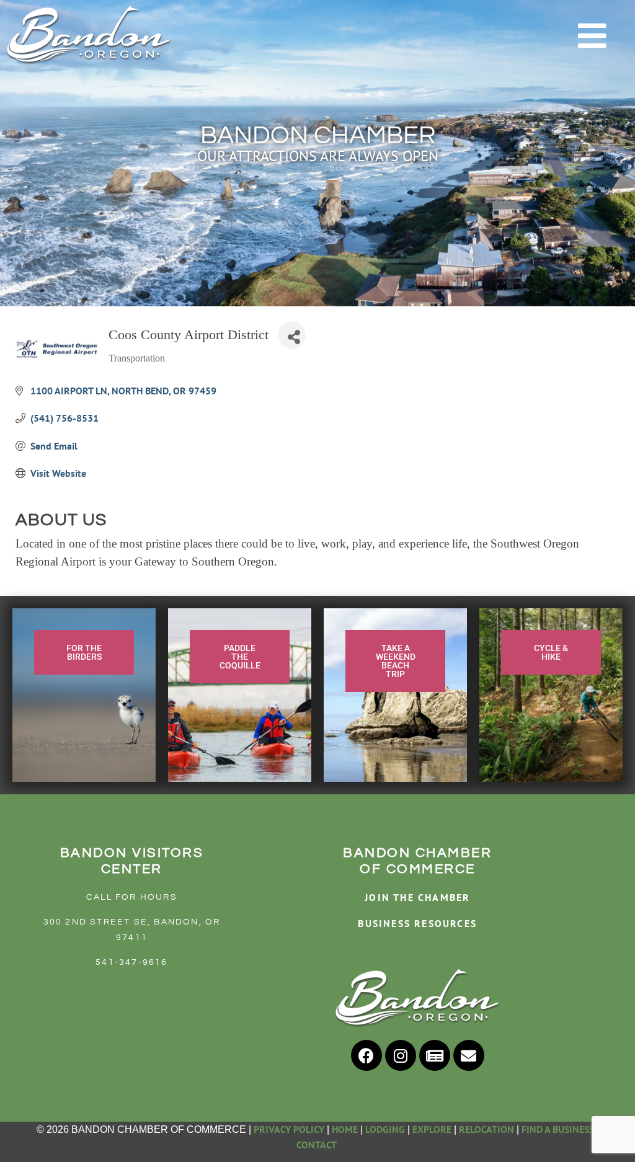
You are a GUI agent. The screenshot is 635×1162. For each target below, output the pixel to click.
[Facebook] (366, 1055)
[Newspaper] (434, 1055)
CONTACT (317, 1144)
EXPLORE (431, 1129)
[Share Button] (292, 335)
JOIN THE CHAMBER (417, 897)
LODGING (385, 1129)
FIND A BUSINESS (558, 1129)
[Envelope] (468, 1055)
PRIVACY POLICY (289, 1129)
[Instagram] (400, 1055)
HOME (345, 1129)
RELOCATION (486, 1129)
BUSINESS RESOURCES (417, 923)
